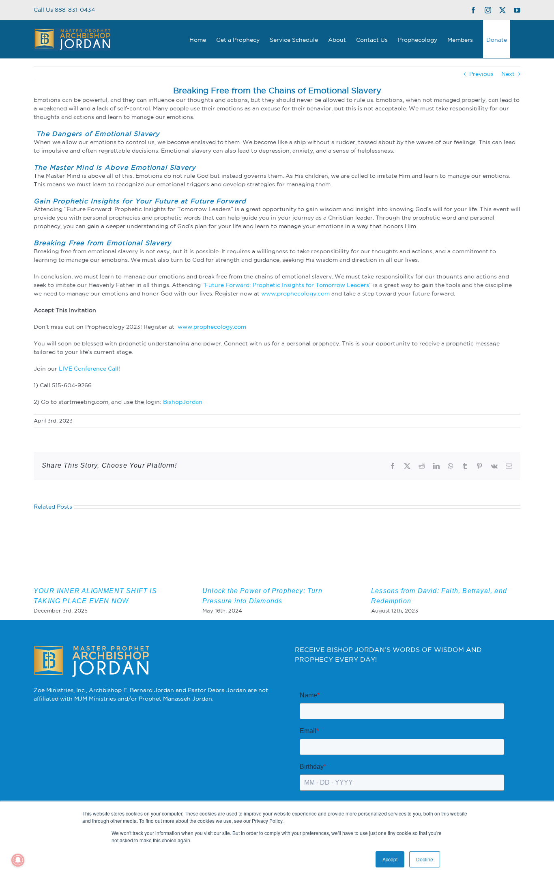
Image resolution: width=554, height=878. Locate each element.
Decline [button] (424, 859)
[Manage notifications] (17, 860)
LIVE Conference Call (88, 368)
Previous (481, 74)
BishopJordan (182, 402)
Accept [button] (389, 859)
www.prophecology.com (295, 293)
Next (508, 74)
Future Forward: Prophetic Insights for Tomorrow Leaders (287, 285)
